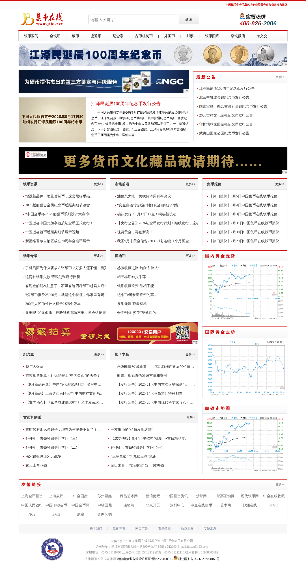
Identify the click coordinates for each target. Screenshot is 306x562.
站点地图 (187, 528)
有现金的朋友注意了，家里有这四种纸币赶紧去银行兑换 (70, 286)
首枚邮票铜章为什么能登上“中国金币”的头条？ (63, 375)
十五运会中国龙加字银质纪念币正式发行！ (59, 223)
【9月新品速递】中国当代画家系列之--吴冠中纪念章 (67, 384)
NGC (274, 505)
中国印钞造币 (56, 505)
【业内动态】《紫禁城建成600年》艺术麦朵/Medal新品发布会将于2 (79, 402)
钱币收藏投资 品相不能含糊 (139, 286)
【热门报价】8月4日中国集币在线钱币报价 (243, 205)
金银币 (55, 36)
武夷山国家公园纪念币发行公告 (224, 133)
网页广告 (141, 528)
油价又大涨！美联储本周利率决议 (144, 196)
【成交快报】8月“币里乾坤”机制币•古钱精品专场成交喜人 (157, 438)
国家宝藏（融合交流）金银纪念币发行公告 (233, 106)
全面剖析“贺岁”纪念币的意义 (140, 313)
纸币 (75, 36)
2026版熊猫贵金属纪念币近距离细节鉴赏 (57, 205)
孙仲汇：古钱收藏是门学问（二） (52, 447)
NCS (32, 514)
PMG (56, 514)
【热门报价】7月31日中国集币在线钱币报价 (244, 223)
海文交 (261, 36)
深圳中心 (177, 505)
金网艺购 (104, 514)
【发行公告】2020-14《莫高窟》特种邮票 (150, 393)
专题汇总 (210, 528)
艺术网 (225, 505)
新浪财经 (153, 496)
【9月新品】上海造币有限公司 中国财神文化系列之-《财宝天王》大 (79, 393)
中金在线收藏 (274, 496)
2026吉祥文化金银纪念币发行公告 (226, 115)
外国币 (169, 36)
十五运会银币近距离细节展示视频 (52, 232)
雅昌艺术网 (129, 496)
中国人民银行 (32, 505)
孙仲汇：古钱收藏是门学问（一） (137, 447)
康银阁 (128, 505)
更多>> (280, 77)
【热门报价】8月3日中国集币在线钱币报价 (243, 214)
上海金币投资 (32, 496)
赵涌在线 (250, 505)
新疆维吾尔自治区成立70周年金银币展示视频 (61, 241)
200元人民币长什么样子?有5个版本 (53, 304)
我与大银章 (34, 366)
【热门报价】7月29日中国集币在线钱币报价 (244, 241)
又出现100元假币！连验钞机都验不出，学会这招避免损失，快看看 (78, 313)
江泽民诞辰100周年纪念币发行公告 (126, 103)
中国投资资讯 (177, 496)
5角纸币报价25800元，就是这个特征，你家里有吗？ (66, 295)
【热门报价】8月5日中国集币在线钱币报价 (243, 196)
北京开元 (153, 505)
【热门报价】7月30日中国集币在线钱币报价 (244, 232)
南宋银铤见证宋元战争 (43, 456)
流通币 (96, 36)
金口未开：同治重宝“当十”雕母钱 (137, 465)
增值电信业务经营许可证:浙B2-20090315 (144, 559)
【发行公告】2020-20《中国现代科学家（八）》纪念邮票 (162, 402)
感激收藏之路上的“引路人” (138, 268)
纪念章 (118, 36)
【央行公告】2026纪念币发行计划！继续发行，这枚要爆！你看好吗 (171, 223)
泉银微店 (238, 36)
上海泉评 (56, 496)
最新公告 (206, 77)
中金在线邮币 (201, 505)
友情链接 (32, 484)
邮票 (190, 36)
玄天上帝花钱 (36, 465)
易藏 (80, 514)
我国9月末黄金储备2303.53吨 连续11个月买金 (153, 241)
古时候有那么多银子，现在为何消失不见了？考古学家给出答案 (76, 429)
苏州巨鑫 (104, 496)
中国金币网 (80, 505)
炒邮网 (201, 496)
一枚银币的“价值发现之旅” (132, 429)
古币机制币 (144, 36)
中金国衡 (80, 496)
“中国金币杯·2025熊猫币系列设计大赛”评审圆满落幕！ (68, 214)
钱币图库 (212, 36)
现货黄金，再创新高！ (135, 232)
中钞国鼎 (104, 505)
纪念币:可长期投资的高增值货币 (142, 295)
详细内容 (128, 135)
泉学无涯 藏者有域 (132, 304)
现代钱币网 (250, 496)
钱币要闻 (31, 36)
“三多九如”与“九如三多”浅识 (133, 456)
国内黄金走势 (220, 256)
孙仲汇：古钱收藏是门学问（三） (52, 438)
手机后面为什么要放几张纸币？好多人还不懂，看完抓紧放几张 (75, 268)
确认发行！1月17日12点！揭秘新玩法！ (148, 214)
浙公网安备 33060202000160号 (199, 559)
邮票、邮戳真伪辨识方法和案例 (142, 375)
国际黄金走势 (220, 332)
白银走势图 (218, 408)
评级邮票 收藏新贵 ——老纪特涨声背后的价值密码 (157, 366)
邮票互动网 (226, 496)
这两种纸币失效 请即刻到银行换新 (52, 277)
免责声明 (118, 528)
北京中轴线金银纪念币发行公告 (224, 97)
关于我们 (96, 528)
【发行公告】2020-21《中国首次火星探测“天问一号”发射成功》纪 (169, 384)
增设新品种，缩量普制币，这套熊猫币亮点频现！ (64, 196)
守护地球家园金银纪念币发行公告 (226, 124)
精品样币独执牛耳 (131, 277)
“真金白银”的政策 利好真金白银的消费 (148, 205)
